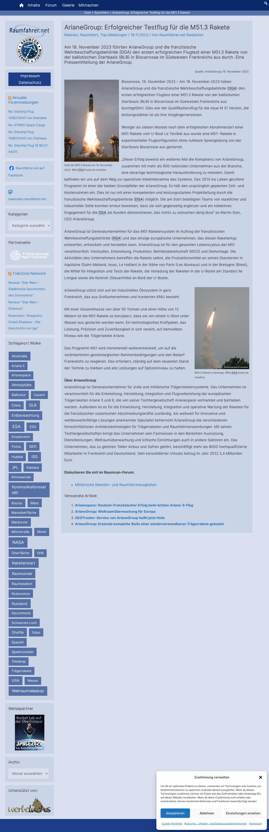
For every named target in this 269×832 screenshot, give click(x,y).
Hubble (17, 457)
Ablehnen (207, 813)
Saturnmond (21, 613)
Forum (51, 5)
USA (15, 680)
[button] (260, 777)
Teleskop (19, 661)
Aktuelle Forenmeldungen (23, 99)
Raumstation (22, 584)
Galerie (68, 5)
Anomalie (19, 356)
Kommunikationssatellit (29, 490)
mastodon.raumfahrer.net (27, 199)
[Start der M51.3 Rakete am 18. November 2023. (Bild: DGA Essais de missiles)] (91, 121)
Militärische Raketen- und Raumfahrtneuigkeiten (116, 485)
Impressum (255, 823)
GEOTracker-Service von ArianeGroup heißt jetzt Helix (120, 518)
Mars (34, 503)
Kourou (17, 503)
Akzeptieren (175, 813)
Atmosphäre (22, 385)
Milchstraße (20, 532)
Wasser (32, 681)
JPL (15, 467)
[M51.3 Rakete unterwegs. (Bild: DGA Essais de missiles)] (222, 328)
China (16, 405)
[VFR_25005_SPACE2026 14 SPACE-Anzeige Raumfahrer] (29, 732)
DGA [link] (81, 169)
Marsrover (20, 522)
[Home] (21, 5)
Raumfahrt (89, 35)
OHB (40, 553)
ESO (33, 427)
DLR (33, 405)
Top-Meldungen (113, 35)
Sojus (36, 632)
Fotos (16, 446)
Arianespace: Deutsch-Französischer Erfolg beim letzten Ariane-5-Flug (134, 505)
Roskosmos (21, 594)
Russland (19, 603)
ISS (35, 456)
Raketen (71, 35)
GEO (32, 446)
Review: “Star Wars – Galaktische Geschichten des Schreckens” (26, 289)
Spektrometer (23, 652)
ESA (16, 426)
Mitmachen (89, 5)
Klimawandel (21, 477)
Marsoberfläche (24, 513)
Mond (41, 532)
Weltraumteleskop (28, 691)
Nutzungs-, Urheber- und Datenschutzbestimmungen (215, 823)
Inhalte (34, 5)
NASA (18, 542)
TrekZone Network (29, 273)
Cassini (39, 395)
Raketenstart (23, 563)
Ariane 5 (18, 366)
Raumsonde (22, 573)
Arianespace (21, 375)
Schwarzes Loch (24, 623)
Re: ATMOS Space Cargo (26, 125)
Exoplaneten (21, 437)
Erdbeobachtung (25, 415)
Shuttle (18, 632)
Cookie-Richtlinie (172, 823)
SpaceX (18, 642)
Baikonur (19, 395)
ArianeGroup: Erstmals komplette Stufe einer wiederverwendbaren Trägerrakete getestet (149, 524)
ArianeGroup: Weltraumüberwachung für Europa (115, 511)
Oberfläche (20, 553)
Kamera (33, 467)
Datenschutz (30, 82)
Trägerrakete (22, 671)
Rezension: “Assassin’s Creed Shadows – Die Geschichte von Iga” (25, 322)
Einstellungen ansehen (243, 813)
